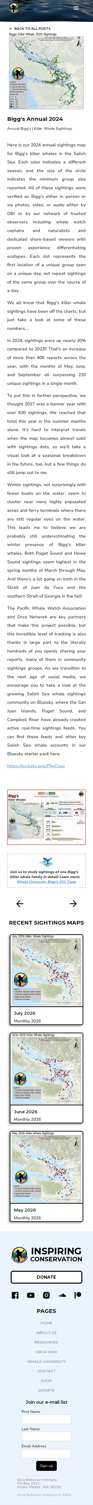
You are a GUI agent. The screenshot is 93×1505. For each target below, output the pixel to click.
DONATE (46, 1277)
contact (46, 1371)
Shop (46, 1380)
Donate (46, 1390)
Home (46, 1323)
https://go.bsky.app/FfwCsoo (36, 766)
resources (46, 1342)
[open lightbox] (46, 71)
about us (46, 1332)
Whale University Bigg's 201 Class (46, 881)
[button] (76, 8)
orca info (46, 1352)
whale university (46, 1361)
